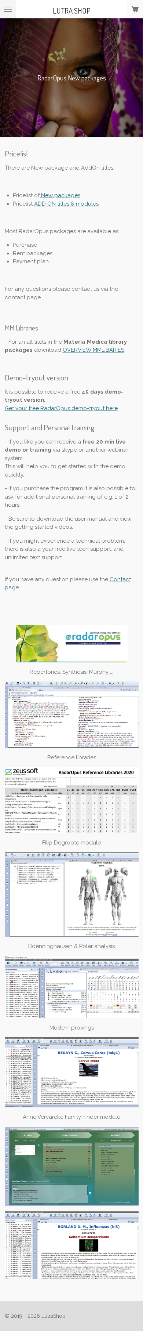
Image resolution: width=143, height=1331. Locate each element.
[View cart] (135, 9)
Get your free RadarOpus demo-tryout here (61, 408)
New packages (60, 195)
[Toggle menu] (8, 9)
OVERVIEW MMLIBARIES (93, 350)
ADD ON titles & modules (66, 203)
